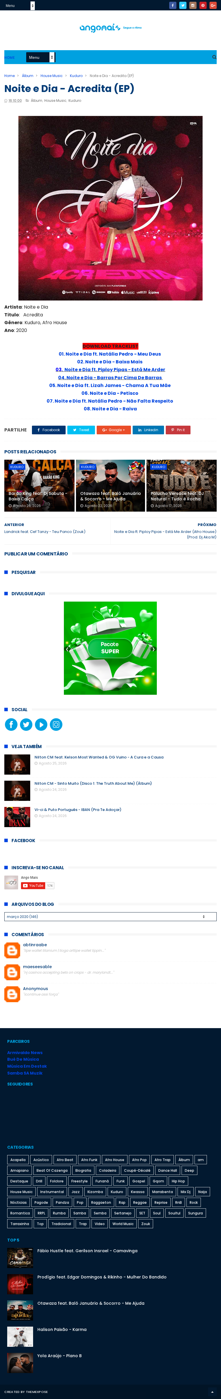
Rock (194, 1202)
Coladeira (107, 1170)
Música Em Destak (27, 1066)
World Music (123, 1223)
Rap (122, 1202)
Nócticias (18, 1202)
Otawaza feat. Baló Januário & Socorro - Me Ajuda (110, 496)
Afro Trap (163, 1159)
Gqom (158, 1181)
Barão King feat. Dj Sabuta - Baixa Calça (38, 496)
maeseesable (37, 966)
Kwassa (137, 1191)
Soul (157, 1213)
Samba (79, 1213)
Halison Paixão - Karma (62, 1329)
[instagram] (193, 5)
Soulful (174, 1213)
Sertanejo (123, 1213)
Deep (189, 1170)
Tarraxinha (19, 1223)
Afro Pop (139, 1159)
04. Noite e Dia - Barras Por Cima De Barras (110, 377)
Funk (121, 1181)
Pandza (62, 1202)
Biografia (83, 1170)
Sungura (195, 1213)
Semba (100, 1213)
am (201, 1159)
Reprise (161, 1202)
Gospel (138, 1181)
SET (142, 1213)
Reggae (140, 1202)
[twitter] (182, 5)
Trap (83, 1223)
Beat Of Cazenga (52, 1170)
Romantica (20, 1213)
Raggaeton (101, 1202)
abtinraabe (35, 944)
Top (40, 1223)
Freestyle (79, 1181)
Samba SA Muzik (25, 1073)
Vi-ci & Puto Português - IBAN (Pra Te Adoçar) (78, 809)
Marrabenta (162, 1191)
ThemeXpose (37, 1391)
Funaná (102, 1181)
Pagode (41, 1202)
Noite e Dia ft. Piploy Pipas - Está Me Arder (114, 369)
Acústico (41, 1159)
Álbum (27, 75)
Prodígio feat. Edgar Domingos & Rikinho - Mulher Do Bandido (102, 1277)
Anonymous (35, 988)
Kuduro (76, 75)
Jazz (76, 1191)
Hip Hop (178, 1181)
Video (100, 1223)
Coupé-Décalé (137, 1170)
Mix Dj (185, 1191)
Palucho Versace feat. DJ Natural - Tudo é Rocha (177, 496)
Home (9, 57)
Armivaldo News (25, 1053)
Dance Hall (167, 1170)
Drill (39, 1181)
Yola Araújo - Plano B (59, 1356)
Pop (80, 1202)
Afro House (114, 1159)
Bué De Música (23, 1059)
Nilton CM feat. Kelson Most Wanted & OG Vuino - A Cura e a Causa (99, 757)
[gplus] (213, 5)
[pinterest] (203, 5)
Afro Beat (65, 1159)
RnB (178, 1202)
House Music (52, 75)
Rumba (59, 1213)
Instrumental (52, 1191)
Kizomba (95, 1191)
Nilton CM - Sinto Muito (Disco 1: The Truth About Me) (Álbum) (93, 783)
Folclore (57, 1181)
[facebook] (172, 5)
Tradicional (61, 1223)
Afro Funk (89, 1159)
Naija (202, 1191)
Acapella (18, 1159)
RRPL (41, 1213)
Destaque (19, 1181)
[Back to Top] (212, 1391)
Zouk (145, 1223)
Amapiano (19, 1170)
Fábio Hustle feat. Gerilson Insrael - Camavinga (87, 1251)
